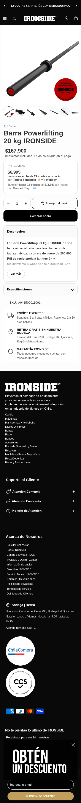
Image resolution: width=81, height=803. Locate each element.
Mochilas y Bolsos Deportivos (22, 454)
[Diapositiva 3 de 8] (31, 111)
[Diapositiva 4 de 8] (42, 111)
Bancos (9, 438)
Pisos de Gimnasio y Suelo (21, 446)
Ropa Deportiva (14, 458)
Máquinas (11, 418)
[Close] (73, 745)
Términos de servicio (19, 588)
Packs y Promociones (17, 462)
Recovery (10, 450)
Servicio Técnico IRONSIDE (23, 574)
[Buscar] (14, 18)
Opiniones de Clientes (20, 593)
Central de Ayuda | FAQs (21, 554)
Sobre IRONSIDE (17, 550)
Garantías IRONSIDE (19, 569)
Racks (9, 434)
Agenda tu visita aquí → (21, 627)
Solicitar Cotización (18, 545)
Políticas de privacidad (20, 583)
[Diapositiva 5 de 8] (54, 111)
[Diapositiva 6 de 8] (65, 111)
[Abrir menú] (5, 18)
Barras (12, 126)
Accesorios (11, 442)
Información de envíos (20, 564)
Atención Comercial (26, 491)
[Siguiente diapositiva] (76, 6)
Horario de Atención (27, 510)
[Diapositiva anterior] (5, 6)
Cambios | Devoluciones (21, 579)
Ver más (16, 273)
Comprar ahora (40, 216)
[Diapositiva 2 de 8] (20, 111)
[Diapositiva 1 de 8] (9, 111)
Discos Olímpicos (15, 426)
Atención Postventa (26, 501)
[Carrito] (76, 18)
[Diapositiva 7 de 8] (76, 111)
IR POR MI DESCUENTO (40, 796)
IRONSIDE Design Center (22, 559)
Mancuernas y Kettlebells (20, 422)
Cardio (9, 414)
